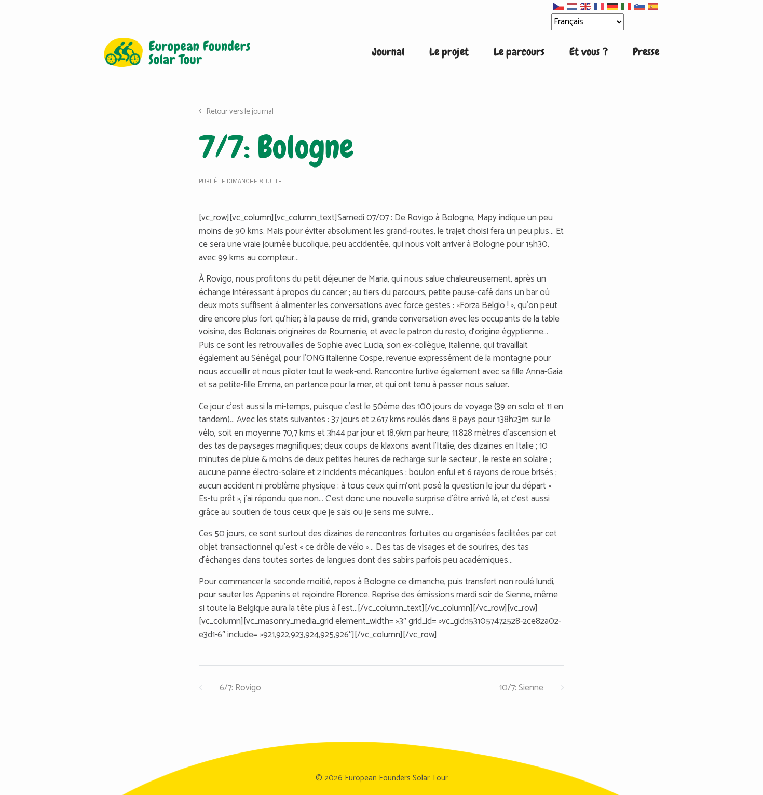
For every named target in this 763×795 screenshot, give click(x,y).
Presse (646, 52)
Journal (388, 52)
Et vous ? (588, 52)
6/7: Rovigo (239, 687)
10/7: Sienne (522, 687)
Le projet (449, 52)
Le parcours (519, 52)
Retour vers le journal (239, 111)
